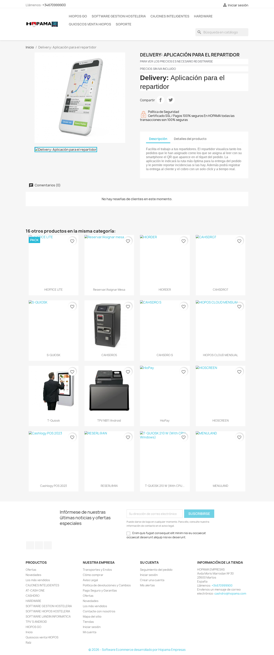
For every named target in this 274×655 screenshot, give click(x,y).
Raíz (28, 642)
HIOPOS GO (78, 16)
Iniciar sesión (92, 627)
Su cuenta (149, 562)
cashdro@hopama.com (230, 593)
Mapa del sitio (92, 616)
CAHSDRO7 (220, 289)
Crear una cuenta (152, 580)
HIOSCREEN (220, 420)
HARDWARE (203, 16)
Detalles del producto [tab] (190, 139)
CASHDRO (33, 596)
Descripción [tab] (158, 139)
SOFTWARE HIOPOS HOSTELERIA (48, 611)
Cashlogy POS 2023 (53, 486)
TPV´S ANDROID (36, 622)
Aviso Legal (90, 580)
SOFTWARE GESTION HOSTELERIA (119, 16)
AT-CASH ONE (35, 590)
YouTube (48, 545)
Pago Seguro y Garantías (100, 590)
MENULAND (220, 486)
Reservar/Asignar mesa (109, 289)
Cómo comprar (93, 575)
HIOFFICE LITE (53, 289)
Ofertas (31, 570)
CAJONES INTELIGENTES (169, 16)
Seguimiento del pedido (156, 570)
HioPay (164, 420)
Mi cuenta (89, 632)
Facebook (30, 545)
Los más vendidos (38, 580)
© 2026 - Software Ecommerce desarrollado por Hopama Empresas (137, 650)
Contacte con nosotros (99, 611)
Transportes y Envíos (97, 570)
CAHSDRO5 (109, 355)
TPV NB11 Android (109, 420)
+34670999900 (54, 5)
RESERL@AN (109, 486)
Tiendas (88, 622)
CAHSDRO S (165, 355)
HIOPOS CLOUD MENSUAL (220, 355)
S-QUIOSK (53, 355)
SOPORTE (123, 24)
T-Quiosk (53, 420)
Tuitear (171, 100)
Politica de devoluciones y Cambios (107, 585)
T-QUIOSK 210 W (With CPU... (165, 486)
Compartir (160, 100)
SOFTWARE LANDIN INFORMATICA (48, 616)
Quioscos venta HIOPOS (90, 24)
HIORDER (165, 289)
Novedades (33, 575)
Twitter (39, 545)
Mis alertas (147, 585)
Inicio (29, 632)
